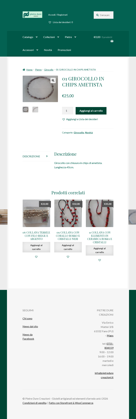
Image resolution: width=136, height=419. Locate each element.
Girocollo (48, 69)
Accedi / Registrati (58, 14)
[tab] (36, 156)
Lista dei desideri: (62, 22)
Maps (110, 335)
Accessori (28, 49)
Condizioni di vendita (34, 402)
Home (29, 69)
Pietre (68, 36)
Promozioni (64, 49)
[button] (80, 119)
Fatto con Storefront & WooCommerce (71, 402)
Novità (48, 49)
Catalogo (28, 36)
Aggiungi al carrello (91, 110)
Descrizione (31, 156)
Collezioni (49, 36)
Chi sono (27, 318)
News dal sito (30, 326)
